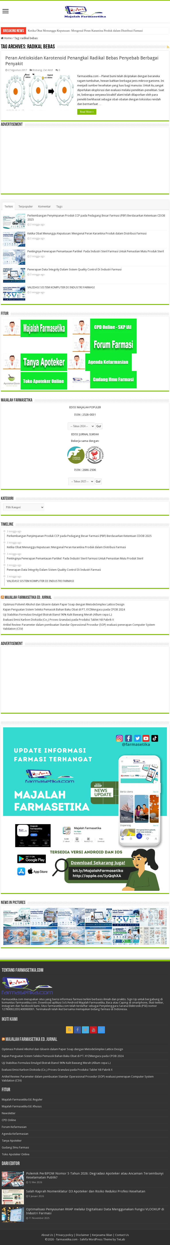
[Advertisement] (85, 160)
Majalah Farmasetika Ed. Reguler (22, 1099)
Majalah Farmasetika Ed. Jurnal (28, 597)
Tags (59, 206)
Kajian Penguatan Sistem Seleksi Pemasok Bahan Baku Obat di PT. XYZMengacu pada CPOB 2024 (64, 609)
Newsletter (8, 1113)
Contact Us (122, 1235)
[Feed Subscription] (168, 47)
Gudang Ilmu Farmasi (15, 1147)
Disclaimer (82, 1235)
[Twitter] (85, 1029)
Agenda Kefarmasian (15, 1133)
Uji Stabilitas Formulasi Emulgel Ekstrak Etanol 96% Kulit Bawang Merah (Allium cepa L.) (57, 614)
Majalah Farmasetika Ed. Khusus (22, 1106)
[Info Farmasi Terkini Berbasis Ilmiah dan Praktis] (85, 11)
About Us (47, 1235)
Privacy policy (64, 1235)
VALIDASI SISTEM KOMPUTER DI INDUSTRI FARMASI (61, 287)
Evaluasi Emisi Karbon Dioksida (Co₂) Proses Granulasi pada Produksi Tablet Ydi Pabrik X (58, 619)
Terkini (8, 206)
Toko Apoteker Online (15, 1154)
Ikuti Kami (9, 1019)
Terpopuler (25, 206)
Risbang (37, 70)
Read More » (87, 111)
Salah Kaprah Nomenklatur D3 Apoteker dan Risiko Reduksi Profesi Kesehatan (85, 1191)
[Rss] (69, 1029)
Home (8, 38)
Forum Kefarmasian (14, 1127)
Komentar (44, 206)
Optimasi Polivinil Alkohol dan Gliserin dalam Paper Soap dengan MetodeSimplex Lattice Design (63, 604)
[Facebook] (77, 1029)
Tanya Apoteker (12, 1140)
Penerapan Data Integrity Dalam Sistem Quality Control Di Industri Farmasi (74, 269)
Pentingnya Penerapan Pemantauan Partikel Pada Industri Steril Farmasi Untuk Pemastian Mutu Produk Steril (93, 30)
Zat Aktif (48, 70)
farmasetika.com (66, 1239)
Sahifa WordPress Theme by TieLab (102, 1239)
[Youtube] (93, 1029)
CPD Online (9, 1120)
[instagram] (101, 1029)
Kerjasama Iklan (102, 1235)
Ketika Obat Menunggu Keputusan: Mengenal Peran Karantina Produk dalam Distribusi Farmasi (87, 233)
